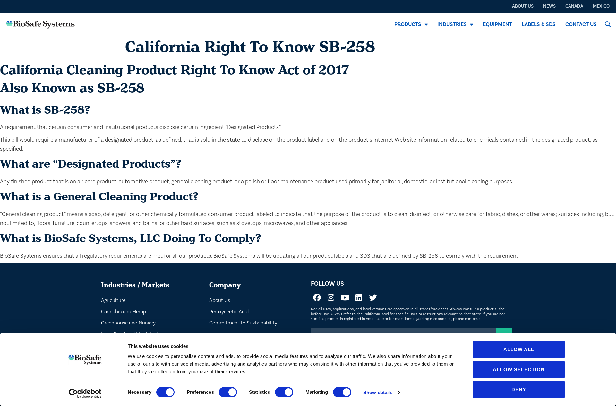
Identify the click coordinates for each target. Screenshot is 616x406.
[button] (607, 24)
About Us (219, 300)
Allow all (519, 349)
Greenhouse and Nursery (128, 323)
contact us (474, 318)
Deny (518, 389)
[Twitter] (373, 297)
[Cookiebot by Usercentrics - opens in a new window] (85, 393)
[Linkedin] (359, 297)
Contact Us (581, 24)
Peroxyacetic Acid (229, 311)
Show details (377, 392)
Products (407, 24)
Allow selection (519, 369)
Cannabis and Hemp (123, 311)
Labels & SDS (539, 24)
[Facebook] (317, 297)
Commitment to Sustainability (243, 323)
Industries (452, 24)
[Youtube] (345, 297)
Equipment (497, 24)
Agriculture (113, 300)
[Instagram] (331, 297)
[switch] (228, 392)
